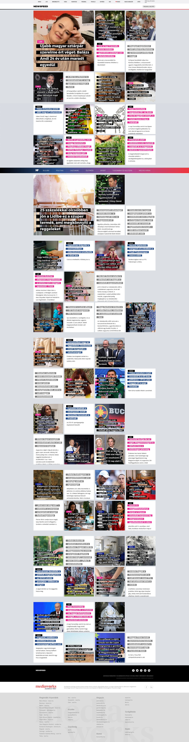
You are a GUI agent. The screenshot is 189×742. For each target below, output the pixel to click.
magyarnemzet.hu (73, 712)
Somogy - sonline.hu (45, 731)
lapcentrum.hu (129, 722)
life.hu (127, 702)
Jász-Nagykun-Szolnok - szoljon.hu (50, 724)
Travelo (93, 1)
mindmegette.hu (101, 715)
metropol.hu (128, 700)
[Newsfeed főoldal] (41, 670)
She (110, 1)
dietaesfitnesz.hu (101, 719)
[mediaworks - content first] (46, 687)
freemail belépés (148, 6)
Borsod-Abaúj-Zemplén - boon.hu (49, 708)
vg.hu (69, 730)
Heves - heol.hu (44, 722)
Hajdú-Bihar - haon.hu (46, 719)
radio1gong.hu (129, 732)
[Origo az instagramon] (141, 670)
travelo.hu (99, 717)
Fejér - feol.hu (43, 715)
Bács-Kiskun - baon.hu (46, 701)
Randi (118, 1)
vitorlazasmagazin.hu (103, 722)
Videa (65, 1)
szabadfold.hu (72, 715)
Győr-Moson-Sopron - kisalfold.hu (49, 717)
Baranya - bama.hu (45, 703)
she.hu (127, 705)
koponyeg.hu (129, 717)
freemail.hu (128, 715)
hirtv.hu (70, 717)
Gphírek (102, 1)
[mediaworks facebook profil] (146, 687)
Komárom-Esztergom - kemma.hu (50, 726)
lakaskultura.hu (101, 705)
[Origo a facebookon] (133, 670)
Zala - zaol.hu (72, 702)
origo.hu (70, 719)
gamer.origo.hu (101, 708)
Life (47, 1)
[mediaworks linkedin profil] (151, 687)
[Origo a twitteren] (137, 670)
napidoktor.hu (100, 712)
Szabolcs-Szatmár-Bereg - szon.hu (50, 733)
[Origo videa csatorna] (145, 670)
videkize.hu (99, 724)
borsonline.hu (100, 737)
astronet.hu (100, 701)
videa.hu (127, 719)
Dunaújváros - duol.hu (46, 712)
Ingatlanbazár (129, 1)
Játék (138, 1)
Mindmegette (55, 1)
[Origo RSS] (149, 670)
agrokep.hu (71, 732)
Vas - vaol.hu (72, 697)
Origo (39, 1)
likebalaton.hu (100, 710)
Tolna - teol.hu (43, 736)
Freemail (83, 1)
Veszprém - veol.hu (74, 700)
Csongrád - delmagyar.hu (47, 710)
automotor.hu (100, 703)
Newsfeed (74, 1)
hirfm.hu (127, 734)
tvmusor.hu (99, 726)
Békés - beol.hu (44, 705)
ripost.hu (127, 697)
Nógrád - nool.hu (44, 729)
